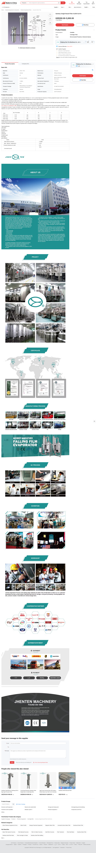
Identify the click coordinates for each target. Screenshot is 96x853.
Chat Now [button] (86, 25)
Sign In (57, 57)
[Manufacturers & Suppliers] (9, 2)
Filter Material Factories (23, 832)
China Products (20, 842)
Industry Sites (57, 842)
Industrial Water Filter (37, 9)
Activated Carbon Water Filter (64, 825)
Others (2, 812)
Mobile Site (78, 842)
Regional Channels (64, 842)
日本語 (63, 844)
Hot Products (13, 842)
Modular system (28, 809)
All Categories (6, 7)
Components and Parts (76, 809)
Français (29, 844)
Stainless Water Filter (81, 832)
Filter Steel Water (70, 832)
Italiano (41, 844)
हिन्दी (67, 844)
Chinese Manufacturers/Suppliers (31, 842)
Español (19, 844)
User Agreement (56, 847)
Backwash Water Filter (78, 825)
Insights (83, 842)
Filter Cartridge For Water (22, 835)
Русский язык (35, 844)
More (2, 838)
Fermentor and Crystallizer (7, 809)
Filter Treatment (60, 832)
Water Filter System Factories (9, 832)
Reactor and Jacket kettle (30, 807)
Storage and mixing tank (53, 807)
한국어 (59, 844)
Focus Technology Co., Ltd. (39, 847)
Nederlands (50, 844)
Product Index (72, 842)
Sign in (93, 3)
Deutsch (45, 844)
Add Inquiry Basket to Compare (27, 48)
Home (2, 9)
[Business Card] (92, 69)
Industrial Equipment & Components (12, 9)
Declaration (62, 847)
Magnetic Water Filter (50, 825)
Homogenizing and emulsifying (78, 807)
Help (69, 7)
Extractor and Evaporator (7, 807)
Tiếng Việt (80, 844)
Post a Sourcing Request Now (40, 762)
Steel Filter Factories (49, 832)
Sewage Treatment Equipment (35, 825)
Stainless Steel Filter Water (8, 835)
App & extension (77, 7)
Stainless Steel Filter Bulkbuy (37, 835)
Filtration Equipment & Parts (26, 9)
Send (12, 762)
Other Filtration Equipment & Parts (10, 825)
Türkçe (75, 844)
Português (25, 844)
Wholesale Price (50, 842)
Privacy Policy (69, 847)
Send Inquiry (65, 25)
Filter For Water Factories (36, 832)
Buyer (62, 7)
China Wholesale (42, 842)
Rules (93, 7)
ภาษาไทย (71, 844)
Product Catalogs (21, 804)
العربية (55, 844)
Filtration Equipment (52, 809)
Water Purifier (23, 825)
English (15, 844)
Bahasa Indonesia (87, 844)
